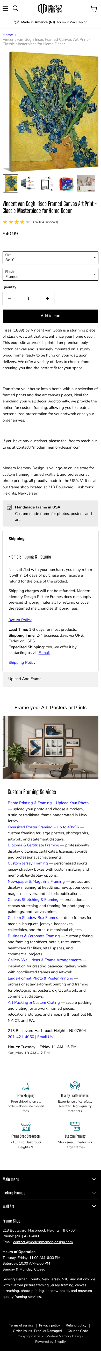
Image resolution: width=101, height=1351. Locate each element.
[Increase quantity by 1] (47, 298)
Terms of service (21, 1325)
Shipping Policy (22, 662)
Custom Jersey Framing (28, 863)
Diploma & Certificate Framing (33, 845)
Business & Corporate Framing (34, 936)
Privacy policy (49, 1325)
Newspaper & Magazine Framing (36, 881)
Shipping (17, 538)
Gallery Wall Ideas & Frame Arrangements (45, 959)
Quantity (9, 287)
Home (8, 35)
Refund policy (76, 1325)
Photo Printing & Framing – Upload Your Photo (48, 802)
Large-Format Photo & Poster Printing (40, 978)
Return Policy (20, 619)
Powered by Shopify (50, 1341)
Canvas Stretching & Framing (33, 899)
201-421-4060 (21, 1036)
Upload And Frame (24, 678)
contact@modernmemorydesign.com (43, 1242)
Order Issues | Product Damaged (37, 1331)
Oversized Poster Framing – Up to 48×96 (43, 827)
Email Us (45, 1036)
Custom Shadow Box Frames (33, 917)
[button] (10, 183)
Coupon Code (78, 1331)
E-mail (44, 652)
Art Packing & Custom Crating (34, 1002)
